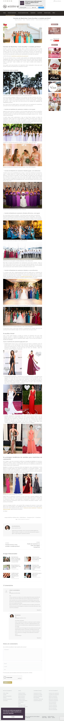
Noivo (19, 703)
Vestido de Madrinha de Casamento (23, 519)
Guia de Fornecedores (10, 15)
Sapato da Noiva (21, 699)
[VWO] (25, 7)
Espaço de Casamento (53, 697)
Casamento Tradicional (38, 699)
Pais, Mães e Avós (21, 705)
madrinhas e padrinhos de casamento (19, 56)
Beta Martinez (18, 615)
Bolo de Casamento (52, 708)
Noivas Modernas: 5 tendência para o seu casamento (15, 566)
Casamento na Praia (38, 693)
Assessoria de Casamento (54, 693)
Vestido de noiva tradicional (30, 507)
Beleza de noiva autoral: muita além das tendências (36, 558)
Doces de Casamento (53, 709)
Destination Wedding (38, 696)
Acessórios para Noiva (22, 700)
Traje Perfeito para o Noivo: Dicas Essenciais (37, 574)
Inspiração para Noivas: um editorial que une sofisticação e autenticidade (15, 559)
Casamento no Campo (38, 694)
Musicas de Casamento (53, 699)
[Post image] (6, 559)
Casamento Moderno (38, 700)
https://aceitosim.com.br (16, 528)
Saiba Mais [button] (11, 713)
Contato (4, 694)
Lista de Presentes (52, 703)
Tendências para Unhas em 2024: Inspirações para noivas (15, 575)
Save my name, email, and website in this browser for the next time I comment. (18, 672)
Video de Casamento (53, 706)
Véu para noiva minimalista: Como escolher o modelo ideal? (36, 567)
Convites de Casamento (53, 700)
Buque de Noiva (21, 697)
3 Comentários (38, 517)
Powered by (22, 7)
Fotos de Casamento (53, 705)
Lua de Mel (5, 700)
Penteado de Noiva (22, 694)
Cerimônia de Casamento (54, 694)
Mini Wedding (36, 697)
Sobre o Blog (5, 693)
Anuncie (4, 697)
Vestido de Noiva (21, 693)
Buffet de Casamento (53, 696)
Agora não (34, 7)
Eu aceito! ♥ (41, 7)
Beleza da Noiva (21, 696)
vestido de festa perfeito (26, 276)
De (23, 517)
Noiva (18, 517)
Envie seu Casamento (7, 696)
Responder (39, 610)
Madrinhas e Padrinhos (12, 517)
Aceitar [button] (13, 716)
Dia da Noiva (20, 702)
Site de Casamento (52, 702)
